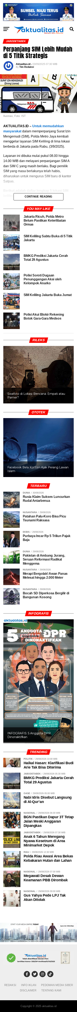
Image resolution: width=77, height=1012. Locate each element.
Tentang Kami (51, 990)
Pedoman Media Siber (57, 985)
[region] (38, 370)
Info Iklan (28, 985)
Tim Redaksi (26, 67)
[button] (38, 374)
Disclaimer (28, 990)
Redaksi (10, 985)
